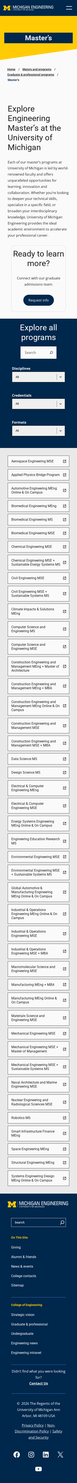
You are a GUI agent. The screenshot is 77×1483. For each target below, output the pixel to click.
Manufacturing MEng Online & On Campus (34, 1000)
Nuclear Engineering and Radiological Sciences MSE (31, 1102)
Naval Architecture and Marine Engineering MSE (34, 1084)
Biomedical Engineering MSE (33, 533)
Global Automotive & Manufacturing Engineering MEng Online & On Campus (31, 892)
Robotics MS (21, 1118)
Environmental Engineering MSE (35, 857)
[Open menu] (69, 7)
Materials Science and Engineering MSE (28, 1018)
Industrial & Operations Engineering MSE (28, 933)
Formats (19, 422)
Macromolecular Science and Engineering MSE (33, 969)
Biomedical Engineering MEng (33, 506)
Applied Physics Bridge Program (35, 475)
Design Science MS (25, 772)
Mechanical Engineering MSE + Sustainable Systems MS (34, 1067)
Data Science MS (24, 759)
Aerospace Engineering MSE (32, 461)
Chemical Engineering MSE (31, 547)
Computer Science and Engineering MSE (28, 647)
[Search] (51, 352)
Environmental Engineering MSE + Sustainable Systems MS (35, 872)
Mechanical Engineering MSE (33, 1033)
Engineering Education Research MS (35, 841)
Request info (38, 300)
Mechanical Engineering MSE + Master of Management (34, 1049)
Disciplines (21, 368)
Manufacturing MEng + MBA (32, 985)
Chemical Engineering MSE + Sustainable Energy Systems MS (35, 562)
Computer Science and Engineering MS (28, 629)
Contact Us (38, 1383)
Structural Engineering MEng (32, 1163)
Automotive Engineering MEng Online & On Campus (34, 490)
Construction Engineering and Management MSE (33, 725)
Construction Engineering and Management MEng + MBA (33, 686)
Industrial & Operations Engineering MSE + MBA (29, 951)
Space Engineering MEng (30, 1149)
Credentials (21, 395)
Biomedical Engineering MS (32, 520)
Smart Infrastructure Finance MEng (33, 1133)
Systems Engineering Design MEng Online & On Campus (32, 1178)
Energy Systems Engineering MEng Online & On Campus (32, 823)
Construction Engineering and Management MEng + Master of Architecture (35, 666)
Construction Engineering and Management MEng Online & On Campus (35, 706)
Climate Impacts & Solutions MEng (32, 611)
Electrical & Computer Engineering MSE (27, 806)
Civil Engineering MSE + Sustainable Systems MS (30, 594)
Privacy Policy (33, 1425)
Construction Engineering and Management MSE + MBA (33, 743)
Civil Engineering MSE (27, 578)
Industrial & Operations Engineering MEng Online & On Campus (34, 914)
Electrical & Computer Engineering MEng (27, 788)
